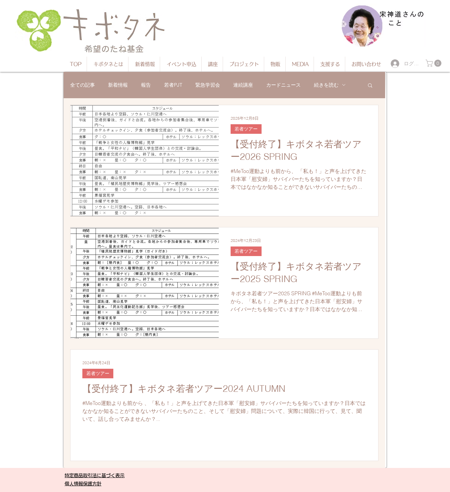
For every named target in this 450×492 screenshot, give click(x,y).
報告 (146, 85)
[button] (434, 63)
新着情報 (118, 85)
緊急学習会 (207, 85)
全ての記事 (82, 85)
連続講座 (243, 85)
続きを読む (326, 85)
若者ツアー (246, 129)
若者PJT (173, 85)
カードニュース (283, 85)
